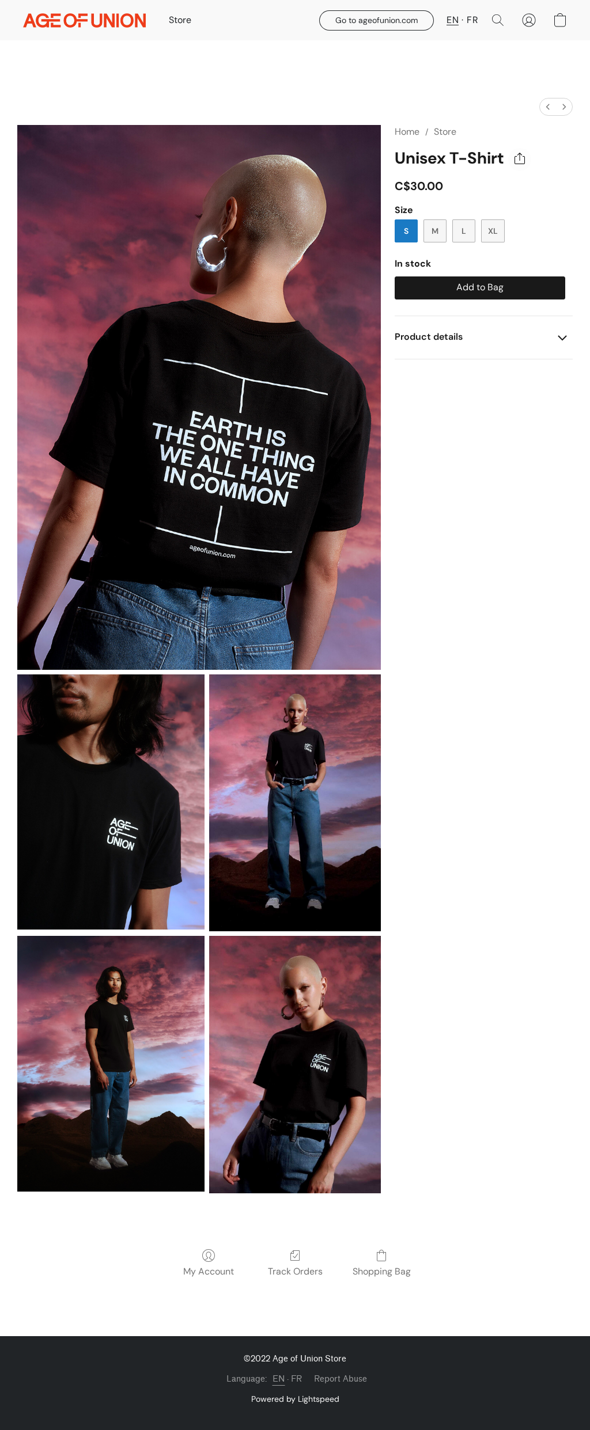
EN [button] (453, 20)
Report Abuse (340, 1379)
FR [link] (296, 1379)
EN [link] (279, 1379)
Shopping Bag (382, 1271)
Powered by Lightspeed (295, 1399)
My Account (208, 1271)
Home (407, 132)
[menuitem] (548, 106)
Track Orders (295, 1271)
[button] (84, 20)
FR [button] (472, 20)
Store (180, 20)
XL (493, 231)
